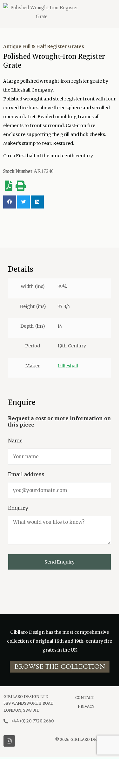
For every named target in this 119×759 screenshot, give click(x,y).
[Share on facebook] (9, 202)
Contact (84, 697)
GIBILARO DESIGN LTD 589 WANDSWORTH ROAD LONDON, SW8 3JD (28, 703)
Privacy (86, 706)
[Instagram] (9, 741)
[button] (59, 667)
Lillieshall (67, 366)
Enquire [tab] (22, 402)
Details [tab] (20, 269)
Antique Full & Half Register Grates (43, 46)
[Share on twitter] (23, 202)
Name (15, 440)
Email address (26, 474)
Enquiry (18, 508)
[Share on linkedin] (37, 202)
